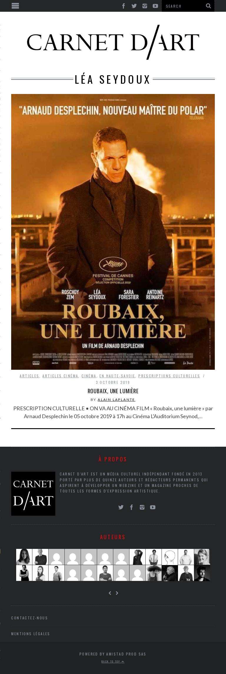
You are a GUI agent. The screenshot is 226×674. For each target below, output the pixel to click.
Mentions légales (30, 633)
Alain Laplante (116, 399)
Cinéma (89, 375)
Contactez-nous (29, 617)
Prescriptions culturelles (169, 375)
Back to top (112, 661)
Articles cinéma (60, 375)
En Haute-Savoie (117, 375)
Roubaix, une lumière (113, 391)
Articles (29, 375)
